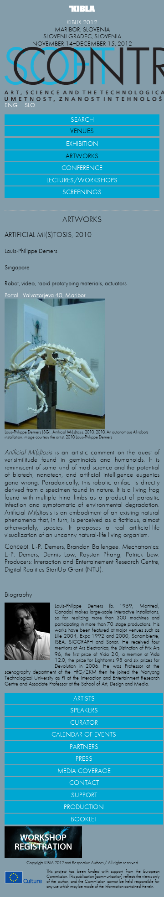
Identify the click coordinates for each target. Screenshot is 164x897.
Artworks (82, 156)
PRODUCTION (84, 807)
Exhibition (82, 143)
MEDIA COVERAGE (84, 771)
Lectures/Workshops (82, 180)
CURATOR (84, 722)
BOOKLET (84, 819)
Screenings (82, 192)
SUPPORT (84, 795)
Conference (82, 168)
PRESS (84, 758)
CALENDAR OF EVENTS (83, 734)
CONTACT (84, 782)
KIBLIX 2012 (82, 22)
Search (82, 119)
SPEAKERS (84, 710)
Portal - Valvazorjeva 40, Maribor (45, 295)
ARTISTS (84, 698)
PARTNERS (84, 746)
